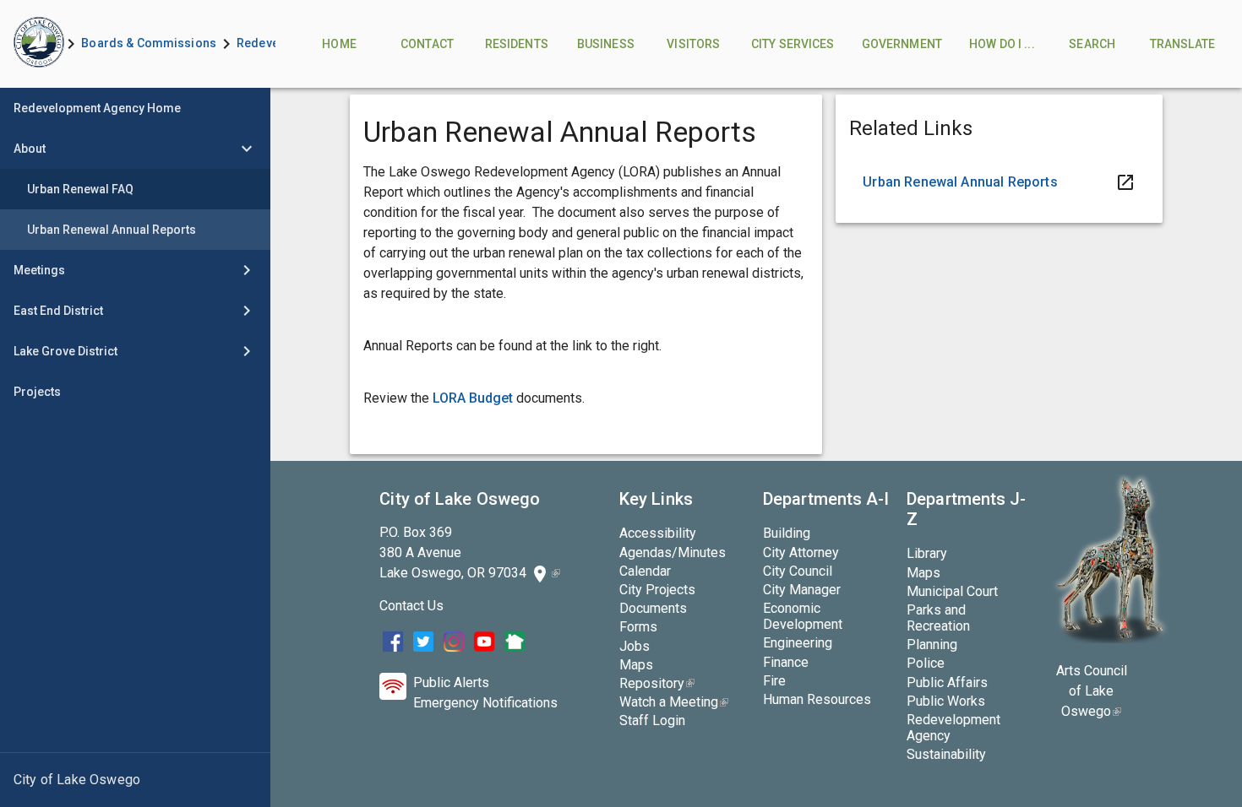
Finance (786, 662)
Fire (774, 681)
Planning (932, 644)
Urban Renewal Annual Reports (111, 229)
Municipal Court (952, 591)
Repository (657, 683)
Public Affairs (947, 682)
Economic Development (802, 616)
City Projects (657, 590)
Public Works (946, 701)
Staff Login (652, 720)
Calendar (645, 571)
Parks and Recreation (938, 618)
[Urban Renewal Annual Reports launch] (999, 182)
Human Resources (817, 699)
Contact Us (411, 606)
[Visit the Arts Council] (1109, 639)
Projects (37, 391)
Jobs (634, 646)
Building (786, 533)
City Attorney (801, 552)
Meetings (39, 270)
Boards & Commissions (148, 43)
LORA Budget (473, 398)
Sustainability (946, 754)
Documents (653, 608)
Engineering (797, 643)
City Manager (802, 590)
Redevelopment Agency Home (97, 108)
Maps (636, 665)
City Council (797, 571)
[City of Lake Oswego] (135, 780)
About (30, 148)
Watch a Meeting (673, 702)
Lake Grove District (65, 351)
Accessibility (657, 533)
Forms (638, 627)
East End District (58, 310)
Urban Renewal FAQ (80, 189)
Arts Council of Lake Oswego (1091, 691)
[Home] (30, 44)
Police (926, 663)
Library (927, 553)
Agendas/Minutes (672, 552)
